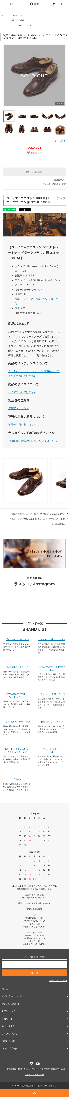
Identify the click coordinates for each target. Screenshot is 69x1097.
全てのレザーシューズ (21, 25)
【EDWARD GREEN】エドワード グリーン (17, 695)
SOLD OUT (36, 171)
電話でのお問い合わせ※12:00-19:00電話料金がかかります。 (38, 514)
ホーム (4, 15)
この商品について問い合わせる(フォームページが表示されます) (37, 519)
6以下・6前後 (18, 20)
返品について (60, 180)
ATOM (34, 1069)
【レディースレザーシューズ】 (51, 750)
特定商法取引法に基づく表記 (52, 1069)
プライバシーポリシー (34, 1074)
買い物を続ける (58, 524)
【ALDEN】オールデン (17, 639)
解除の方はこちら (58, 980)
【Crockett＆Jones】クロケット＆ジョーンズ (17, 750)
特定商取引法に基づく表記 (54, 184)
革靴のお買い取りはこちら (23, 424)
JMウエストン (18, 15)
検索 (36, 4)
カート (59, 4)
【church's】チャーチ (17, 667)
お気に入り (36, 152)
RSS (26, 1069)
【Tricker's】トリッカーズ (51, 694)
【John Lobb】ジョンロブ (51, 639)
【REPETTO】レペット (52, 721)
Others (17, 779)
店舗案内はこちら (18, 408)
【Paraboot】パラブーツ (17, 721)
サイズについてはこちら (22, 392)
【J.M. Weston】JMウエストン (51, 668)
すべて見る (60, 140)
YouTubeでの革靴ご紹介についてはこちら (32, 440)
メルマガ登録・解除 (13, 1069)
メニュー (13, 4)
